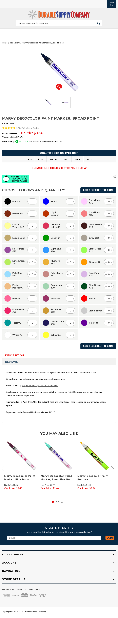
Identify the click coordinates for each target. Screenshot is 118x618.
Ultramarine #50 (57, 322)
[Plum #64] (46, 298)
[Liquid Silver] (84, 310)
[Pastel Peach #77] (7, 286)
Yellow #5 (56, 335)
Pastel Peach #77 (17, 286)
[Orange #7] (84, 262)
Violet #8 (93, 322)
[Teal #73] (7, 322)
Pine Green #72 (95, 286)
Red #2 (92, 298)
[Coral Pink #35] (84, 213)
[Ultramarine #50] (46, 322)
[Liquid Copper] (46, 213)
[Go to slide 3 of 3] (62, 502)
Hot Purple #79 (18, 250)
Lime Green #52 (18, 262)
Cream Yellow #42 (18, 225)
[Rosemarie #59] (7, 310)
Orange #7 (94, 262)
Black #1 (16, 201)
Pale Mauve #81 (57, 274)
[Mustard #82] (46, 262)
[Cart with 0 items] (111, 3)
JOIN (110, 537)
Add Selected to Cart (98, 190)
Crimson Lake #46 (55, 225)
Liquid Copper (55, 213)
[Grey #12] (84, 237)
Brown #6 (17, 213)
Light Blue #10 (56, 250)
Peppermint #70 (57, 286)
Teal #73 (16, 322)
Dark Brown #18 (95, 225)
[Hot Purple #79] (7, 250)
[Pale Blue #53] (7, 274)
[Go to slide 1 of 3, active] (53, 502)
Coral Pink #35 (94, 213)
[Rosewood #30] (46, 310)
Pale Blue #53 (17, 274)
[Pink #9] (7, 298)
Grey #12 (94, 238)
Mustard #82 (55, 262)
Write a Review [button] (32, 128)
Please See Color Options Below (59, 168)
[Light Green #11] (84, 250)
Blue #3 (54, 201)
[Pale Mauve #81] (46, 274)
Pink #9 (16, 298)
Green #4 (55, 238)
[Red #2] (84, 298)
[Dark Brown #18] (84, 225)
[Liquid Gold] (7, 237)
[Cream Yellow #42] (7, 225)
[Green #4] (46, 237)
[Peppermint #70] (46, 286)
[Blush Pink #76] (84, 201)
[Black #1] (7, 201)
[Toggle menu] (4, 4)
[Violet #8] (84, 322)
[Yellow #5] (46, 335)
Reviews (11, 361)
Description (14, 355)
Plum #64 (55, 298)
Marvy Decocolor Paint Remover (93, 478)
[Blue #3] (46, 201)
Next (112, 468)
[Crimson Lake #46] (46, 225)
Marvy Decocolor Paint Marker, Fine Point (19, 478)
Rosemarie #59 (18, 310)
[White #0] (7, 335)
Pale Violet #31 (94, 274)
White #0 (17, 335)
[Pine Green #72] (84, 286)
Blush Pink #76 (94, 201)
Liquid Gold (18, 238)
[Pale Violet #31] (84, 274)
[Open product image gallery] (59, 87)
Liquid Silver (95, 310)
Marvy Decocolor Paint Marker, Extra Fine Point (57, 478)
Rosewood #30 (56, 310)
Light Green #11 (95, 250)
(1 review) (20, 127)
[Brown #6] (7, 213)
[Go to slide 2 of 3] (57, 502)
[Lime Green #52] (7, 262)
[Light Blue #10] (46, 250)
